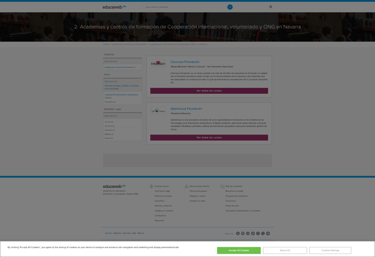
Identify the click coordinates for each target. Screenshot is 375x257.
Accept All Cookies (239, 250)
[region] (187, 249)
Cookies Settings (330, 250)
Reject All (285, 250)
